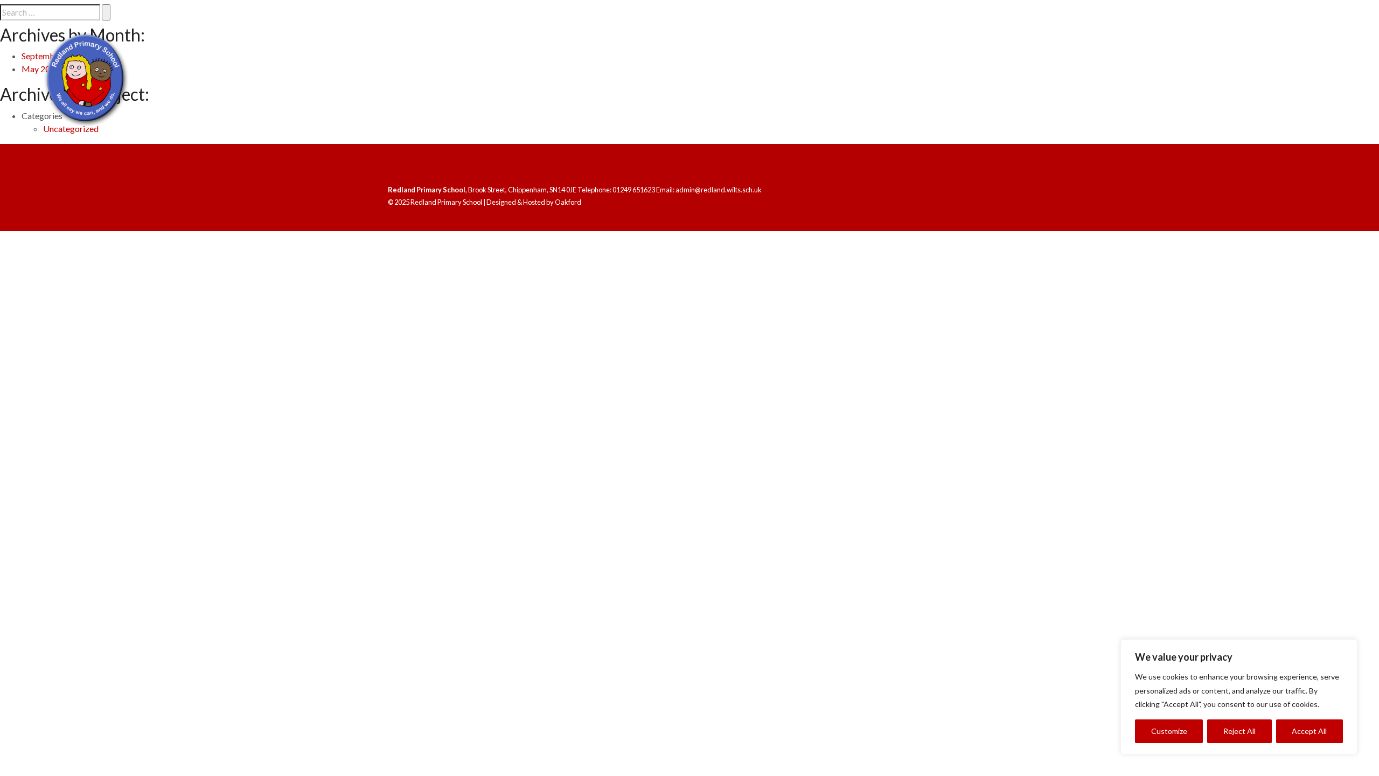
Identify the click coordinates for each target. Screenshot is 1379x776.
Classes (1164, 94)
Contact (1322, 94)
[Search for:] (50, 12)
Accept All (1309, 731)
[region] (1238, 696)
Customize (1169, 731)
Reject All (1239, 731)
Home (955, 94)
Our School (1014, 94)
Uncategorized (71, 128)
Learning (1094, 94)
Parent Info (1241, 94)
